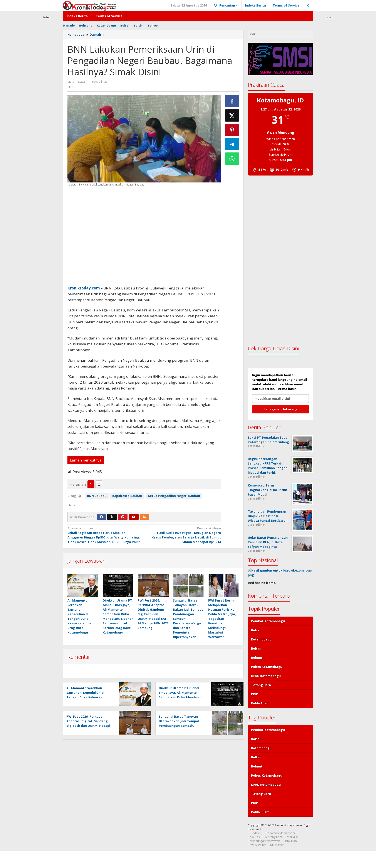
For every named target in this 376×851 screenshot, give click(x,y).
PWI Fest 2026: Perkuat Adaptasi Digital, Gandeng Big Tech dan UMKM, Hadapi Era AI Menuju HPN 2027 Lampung (153, 614)
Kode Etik (254, 837)
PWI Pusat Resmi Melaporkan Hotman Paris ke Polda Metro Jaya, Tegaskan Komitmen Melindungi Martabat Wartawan (222, 618)
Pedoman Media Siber (280, 833)
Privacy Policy (257, 845)
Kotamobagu (261, 639)
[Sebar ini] (232, 101)
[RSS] (144, 517)
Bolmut (256, 657)
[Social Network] (308, 5)
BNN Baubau (96, 496)
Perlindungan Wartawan (264, 841)
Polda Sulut (260, 703)
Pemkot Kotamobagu (268, 621)
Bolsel (255, 630)
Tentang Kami (274, 837)
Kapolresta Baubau (127, 496)
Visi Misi (292, 837)
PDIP (254, 694)
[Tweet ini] (232, 115)
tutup (46, 17)
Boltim (256, 648)
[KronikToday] (89, 5)
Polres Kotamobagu (266, 667)
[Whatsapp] (232, 158)
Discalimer (277, 845)
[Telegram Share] (232, 144)
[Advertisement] (47, 99)
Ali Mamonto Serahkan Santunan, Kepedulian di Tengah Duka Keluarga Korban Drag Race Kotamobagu (85, 697)
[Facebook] (101, 517)
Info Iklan (291, 841)
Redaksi (256, 833)
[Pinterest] (123, 517)
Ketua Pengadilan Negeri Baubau (174, 496)
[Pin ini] (232, 130)
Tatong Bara (261, 685)
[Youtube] (134, 517)
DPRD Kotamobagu (266, 676)
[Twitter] (112, 517)
